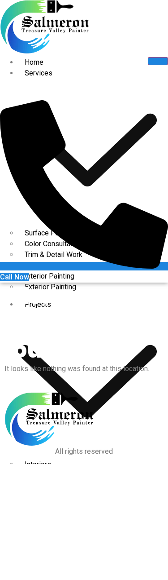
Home (34, 62)
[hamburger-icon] (158, 61)
